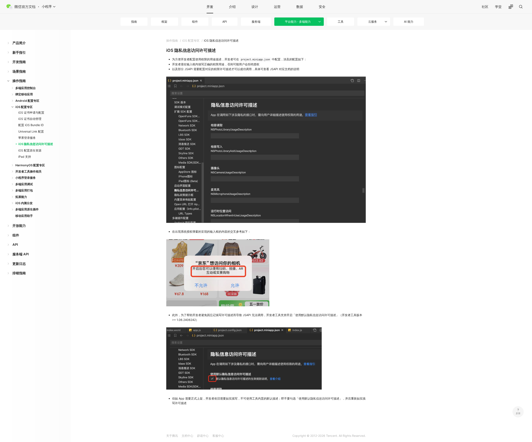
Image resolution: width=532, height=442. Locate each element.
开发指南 (19, 62)
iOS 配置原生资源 (29, 150)
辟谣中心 (203, 435)
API (224, 21)
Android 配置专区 (27, 100)
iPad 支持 (24, 156)
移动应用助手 (24, 215)
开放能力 (19, 225)
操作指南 (19, 81)
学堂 (498, 7)
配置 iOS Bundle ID (31, 125)
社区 (485, 7)
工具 (341, 21)
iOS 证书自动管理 (29, 118)
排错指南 (19, 273)
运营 (277, 7)
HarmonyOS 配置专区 (30, 165)
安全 (322, 7)
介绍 (232, 7)
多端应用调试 (24, 184)
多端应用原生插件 (27, 209)
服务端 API (20, 254)
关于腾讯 (172, 435)
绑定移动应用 (24, 94)
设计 (254, 7)
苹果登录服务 (27, 137)
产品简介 (19, 43)
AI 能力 (408, 21)
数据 (299, 7)
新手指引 (19, 52)
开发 (210, 7)
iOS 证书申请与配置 (31, 112)
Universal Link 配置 (31, 131)
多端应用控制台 (25, 88)
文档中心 (187, 435)
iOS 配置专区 (24, 107)
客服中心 (218, 435)
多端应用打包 (24, 190)
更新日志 (19, 264)
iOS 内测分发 (24, 203)
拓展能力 (21, 197)
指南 (134, 21)
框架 (164, 21)
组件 (195, 21)
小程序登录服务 (25, 177)
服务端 (256, 21)
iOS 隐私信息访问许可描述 (35, 144)
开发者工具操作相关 (28, 171)
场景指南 (19, 71)
